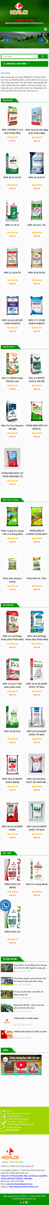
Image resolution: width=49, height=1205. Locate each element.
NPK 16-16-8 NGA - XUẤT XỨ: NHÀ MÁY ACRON (37, 782)
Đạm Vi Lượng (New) (37, 884)
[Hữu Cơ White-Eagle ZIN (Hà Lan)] (12, 362)
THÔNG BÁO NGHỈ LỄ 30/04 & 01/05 (30, 1032)
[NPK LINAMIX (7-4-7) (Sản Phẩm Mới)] (12, 115)
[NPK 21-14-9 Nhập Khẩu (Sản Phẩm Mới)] (12, 621)
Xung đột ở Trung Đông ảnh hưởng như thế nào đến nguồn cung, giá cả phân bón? (31, 968)
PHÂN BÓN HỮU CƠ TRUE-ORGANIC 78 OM (12, 476)
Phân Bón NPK (8, 100)
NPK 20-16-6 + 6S (37, 225)
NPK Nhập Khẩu (8, 605)
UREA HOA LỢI (12, 932)
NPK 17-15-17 (12, 225)
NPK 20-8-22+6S (36, 273)
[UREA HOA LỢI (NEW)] (12, 869)
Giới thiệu (5, 73)
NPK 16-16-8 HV (36, 177)
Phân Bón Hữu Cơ (9, 347)
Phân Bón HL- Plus (37, 578)
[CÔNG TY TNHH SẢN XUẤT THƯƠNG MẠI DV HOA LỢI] (24, 9)
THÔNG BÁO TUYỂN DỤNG (26, 1018)
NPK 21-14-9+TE (12, 273)
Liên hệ (12, 141)
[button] (41, 40)
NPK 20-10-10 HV (12, 177)
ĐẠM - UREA (7, 853)
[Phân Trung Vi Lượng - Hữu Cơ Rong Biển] (12, 515)
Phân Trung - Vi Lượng (10, 500)
